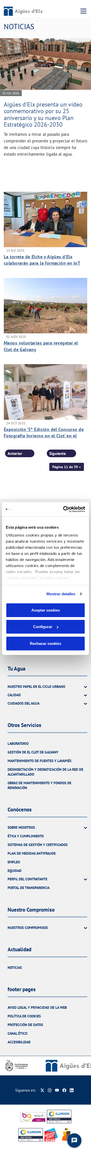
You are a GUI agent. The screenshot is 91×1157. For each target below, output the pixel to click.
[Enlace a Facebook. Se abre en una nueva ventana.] (64, 1090)
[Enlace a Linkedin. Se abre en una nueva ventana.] (72, 1090)
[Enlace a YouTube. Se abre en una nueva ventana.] (57, 1090)
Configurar (42, 627)
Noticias (15, 967)
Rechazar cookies (45, 643)
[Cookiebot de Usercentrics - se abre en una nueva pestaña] (64, 509)
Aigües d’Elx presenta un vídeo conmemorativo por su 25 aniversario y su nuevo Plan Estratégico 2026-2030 (43, 114)
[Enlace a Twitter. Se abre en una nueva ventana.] (42, 1090)
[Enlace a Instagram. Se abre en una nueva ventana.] (50, 1090)
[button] (66, 467)
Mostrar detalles (61, 594)
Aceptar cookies (45, 610)
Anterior (15, 453)
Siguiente (57, 453)
